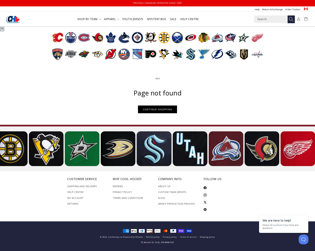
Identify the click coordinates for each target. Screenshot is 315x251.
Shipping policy (207, 237)
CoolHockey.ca (115, 237)
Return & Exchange (272, 9)
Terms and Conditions (128, 197)
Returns (72, 203)
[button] (88, 19)
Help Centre (75, 192)
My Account (75, 197)
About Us (164, 186)
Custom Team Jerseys (172, 192)
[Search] (291, 19)
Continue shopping (157, 109)
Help (257, 9)
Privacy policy (170, 237)
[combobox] (274, 19)
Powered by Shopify (133, 237)
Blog (161, 197)
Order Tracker (292, 9)
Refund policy (153, 237)
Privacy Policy (122, 192)
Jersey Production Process (176, 203)
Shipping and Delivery (82, 186)
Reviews (118, 186)
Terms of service (188, 237)
